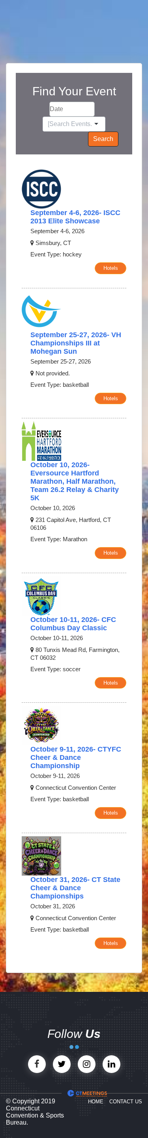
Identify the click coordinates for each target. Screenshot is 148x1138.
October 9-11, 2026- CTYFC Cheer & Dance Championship (75, 757)
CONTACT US (125, 1102)
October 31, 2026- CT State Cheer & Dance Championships (75, 888)
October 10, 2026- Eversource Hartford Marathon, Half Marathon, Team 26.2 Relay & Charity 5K (74, 481)
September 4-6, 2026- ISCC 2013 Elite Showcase (75, 217)
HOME (95, 1102)
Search (103, 139)
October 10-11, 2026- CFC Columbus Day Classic (73, 624)
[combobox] (70, 124)
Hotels (110, 268)
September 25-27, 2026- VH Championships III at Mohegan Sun (75, 343)
